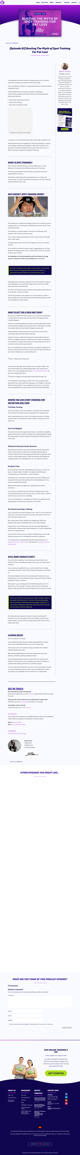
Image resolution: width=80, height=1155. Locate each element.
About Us (10, 1095)
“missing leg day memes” (40, 371)
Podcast (67, 2)
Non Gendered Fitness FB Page (17, 733)
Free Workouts (25, 1097)
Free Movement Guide (25, 1108)
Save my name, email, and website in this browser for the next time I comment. (31, 1024)
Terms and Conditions (11, 1100)
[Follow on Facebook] (66, 1094)
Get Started (56, 1073)
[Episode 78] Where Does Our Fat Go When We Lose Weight (39, 1105)
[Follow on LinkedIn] (66, 1097)
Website (10, 1020)
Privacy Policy (12, 1097)
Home (38, 2)
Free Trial (44, 2)
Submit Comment (67, 1027)
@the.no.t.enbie (16, 722)
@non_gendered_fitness (18, 724)
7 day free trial (26, 707)
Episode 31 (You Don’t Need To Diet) (18, 542)
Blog (22, 1102)
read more (13, 832)
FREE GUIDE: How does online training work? (26, 1112)
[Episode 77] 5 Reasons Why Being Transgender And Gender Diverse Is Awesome (39, 1113)
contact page (24, 702)
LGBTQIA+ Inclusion (26, 1105)
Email (10, 1015)
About (52, 2)
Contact (74, 2)
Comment (11, 995)
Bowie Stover (37, 55)
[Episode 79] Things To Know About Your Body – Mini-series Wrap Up (39, 1099)
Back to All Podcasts (12, 43)
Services (58, 2)
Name (10, 1011)
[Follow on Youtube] (66, 1100)
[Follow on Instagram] (66, 1103)
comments (31, 694)
